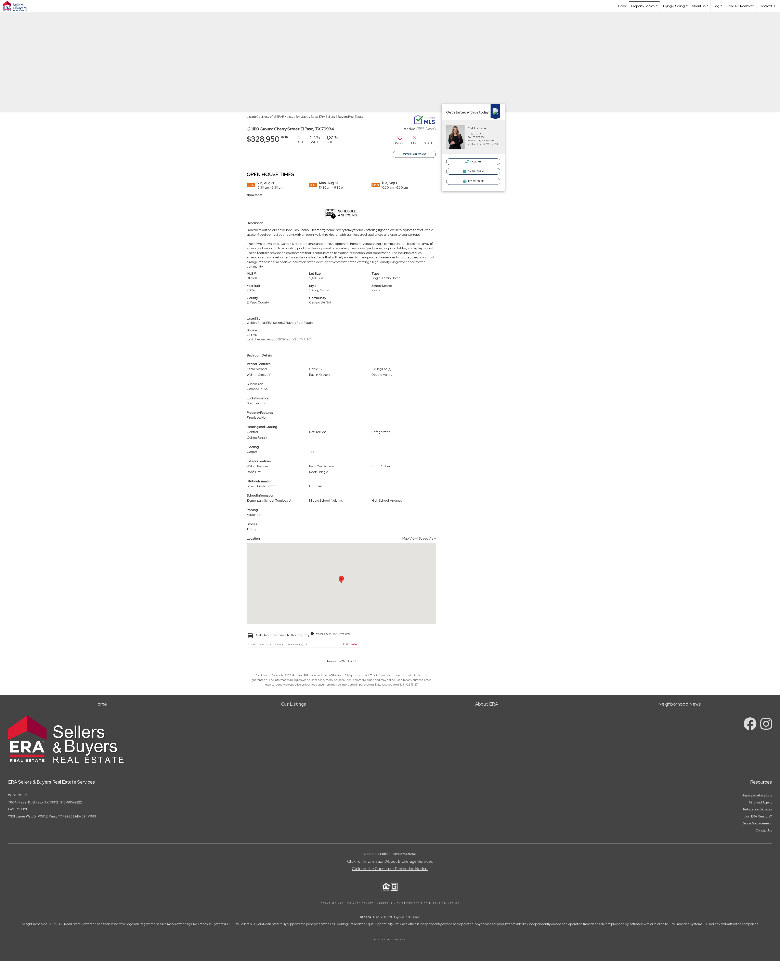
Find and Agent (760, 802)
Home (622, 6)
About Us (700, 8)
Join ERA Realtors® (740, 6)
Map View (409, 538)
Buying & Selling (675, 8)
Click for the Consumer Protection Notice (390, 868)
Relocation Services (757, 809)
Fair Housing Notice (441, 903)
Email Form (475, 171)
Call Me (476, 161)
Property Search (645, 8)
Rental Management (757, 823)
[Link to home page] (17, 6)
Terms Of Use (332, 903)
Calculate (350, 644)
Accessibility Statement (398, 903)
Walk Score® (348, 661)
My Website (476, 181)
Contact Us (766, 6)
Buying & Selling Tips (757, 795)
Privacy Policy (360, 903)
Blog (718, 8)
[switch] (400, 141)
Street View (427, 538)
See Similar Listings (414, 154)
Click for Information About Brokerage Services (390, 861)
